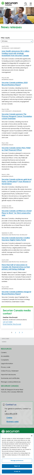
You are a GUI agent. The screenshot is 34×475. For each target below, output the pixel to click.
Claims (9, 418)
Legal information (7, 363)
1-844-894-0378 (11, 414)
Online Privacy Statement (9, 371)
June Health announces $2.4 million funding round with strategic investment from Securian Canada (15, 53)
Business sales (13, 422)
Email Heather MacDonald (12, 324)
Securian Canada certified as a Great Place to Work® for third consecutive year (17, 213)
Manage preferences (17, 460)
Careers (4, 352)
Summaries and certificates (10, 378)
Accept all (17, 471)
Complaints (5, 360)
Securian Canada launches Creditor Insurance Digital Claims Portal (16, 239)
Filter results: (5, 38)
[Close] (32, 436)
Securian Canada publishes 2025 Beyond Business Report (15, 84)
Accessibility (5, 356)
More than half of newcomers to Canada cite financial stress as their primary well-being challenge (16, 267)
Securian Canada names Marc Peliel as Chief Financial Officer (16, 149)
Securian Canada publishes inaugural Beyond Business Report (16, 293)
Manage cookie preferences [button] (10, 382)
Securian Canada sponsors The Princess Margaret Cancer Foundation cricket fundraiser (17, 116)
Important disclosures (8, 374)
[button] (25, 4)
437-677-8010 (7, 322)
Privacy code (5, 367)
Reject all (17, 466)
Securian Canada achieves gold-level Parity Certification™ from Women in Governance (17, 182)
